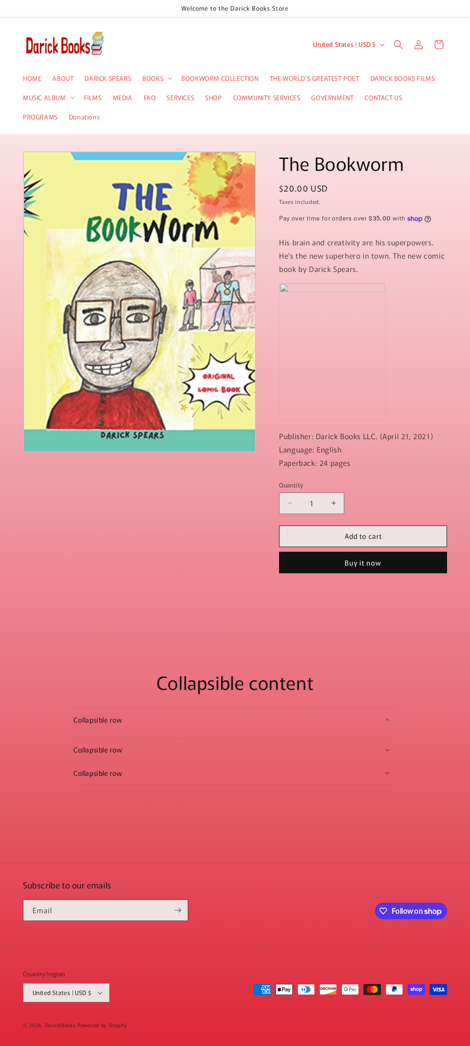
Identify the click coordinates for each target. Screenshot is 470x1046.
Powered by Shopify (102, 1025)
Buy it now (363, 562)
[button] (156, 78)
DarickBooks (60, 1025)
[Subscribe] (178, 910)
